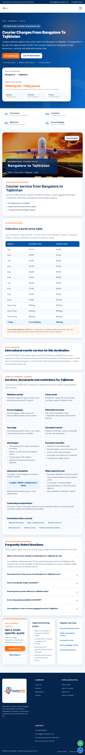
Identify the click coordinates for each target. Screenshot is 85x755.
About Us (38, 685)
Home (4, 21)
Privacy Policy (62, 751)
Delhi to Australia (67, 695)
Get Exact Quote (10, 56)
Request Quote (15, 649)
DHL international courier (69, 628)
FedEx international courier (67, 634)
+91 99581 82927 (77, 2)
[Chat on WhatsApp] (80, 743)
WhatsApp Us (14, 655)
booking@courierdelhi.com (59, 2)
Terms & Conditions (76, 751)
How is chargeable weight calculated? (22, 583)
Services (38, 688)
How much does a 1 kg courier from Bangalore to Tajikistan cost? (34, 574)
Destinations (13, 21)
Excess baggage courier (69, 645)
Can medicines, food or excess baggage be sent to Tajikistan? (32, 608)
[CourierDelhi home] (13, 8)
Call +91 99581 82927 (31, 56)
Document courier (67, 640)
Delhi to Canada (67, 688)
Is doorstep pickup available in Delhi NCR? (24, 600)
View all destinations (68, 650)
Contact (38, 695)
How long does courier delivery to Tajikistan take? (28, 591)
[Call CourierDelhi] (80, 750)
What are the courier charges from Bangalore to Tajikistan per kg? (34, 556)
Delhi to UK (65, 692)
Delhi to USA (66, 685)
